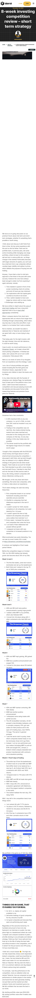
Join (27, 3)
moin (18, 37)
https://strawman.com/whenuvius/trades (17, 541)
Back (32, 49)
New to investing (10, 45)
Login (20, 3)
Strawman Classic (8, 349)
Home (3, 44)
